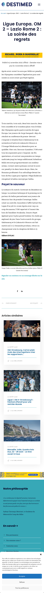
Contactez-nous (12, 546)
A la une (14, 361)
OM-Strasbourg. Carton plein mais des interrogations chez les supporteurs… (21, 352)
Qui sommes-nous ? (13, 540)
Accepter (22, 576)
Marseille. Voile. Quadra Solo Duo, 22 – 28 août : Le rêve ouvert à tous (20, 451)
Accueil (3, 13)
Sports (19, 361)
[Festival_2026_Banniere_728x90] (22, 55)
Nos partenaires (12, 535)
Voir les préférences (22, 588)
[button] (41, 554)
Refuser (22, 582)
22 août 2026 (12, 347)
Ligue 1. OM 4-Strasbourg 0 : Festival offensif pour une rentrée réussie (20, 402)
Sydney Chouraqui (9, 512)
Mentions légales (12, 551)
